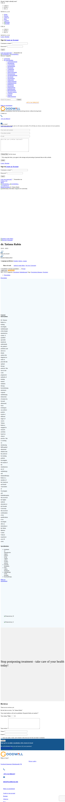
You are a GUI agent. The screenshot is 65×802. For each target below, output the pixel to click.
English (16, 261)
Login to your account (9, 793)
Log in (2, 49)
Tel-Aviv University (30, 265)
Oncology (45, 272)
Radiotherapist (23, 272)
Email (3, 734)
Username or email (6, 43)
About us (5, 799)
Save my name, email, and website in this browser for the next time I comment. (24, 737)
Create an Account (12, 40)
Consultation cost (5, 268)
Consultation (11, 270)
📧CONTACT (5, 185)
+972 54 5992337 (5, 118)
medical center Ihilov (19, 265)
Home (2, 187)
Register (5, 796)
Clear (24, 268)
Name (3, 731)
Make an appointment (6, 105)
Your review (4, 728)
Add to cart (4, 270)
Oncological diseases (36, 272)
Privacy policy (32, 761)
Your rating (4, 716)
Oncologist (7, 187)
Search (19, 99)
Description (7, 275)
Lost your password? (6, 53)
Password (4, 46)
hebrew (20, 261)
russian (25, 261)
